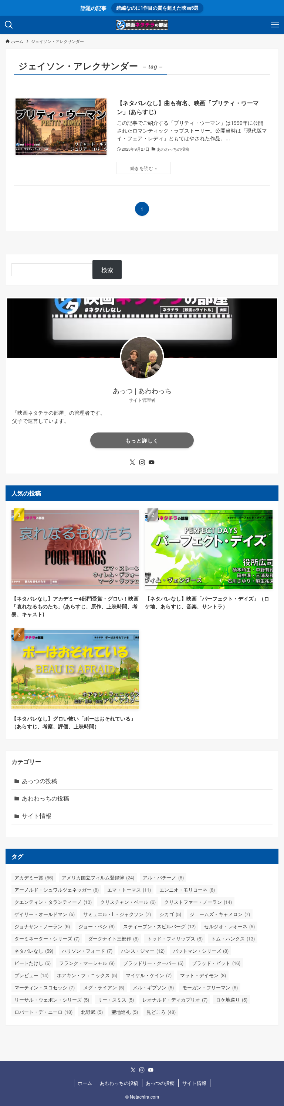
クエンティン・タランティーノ (53, 901)
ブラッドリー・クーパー (153, 962)
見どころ (161, 1011)
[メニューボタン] (275, 25)
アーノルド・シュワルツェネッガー (56, 889)
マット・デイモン (203, 975)
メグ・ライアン (103, 987)
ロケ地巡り (231, 999)
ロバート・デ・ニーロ (43, 1011)
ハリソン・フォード (87, 950)
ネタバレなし (33, 950)
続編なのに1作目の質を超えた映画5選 (157, 7)
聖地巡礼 (124, 1011)
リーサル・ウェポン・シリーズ (51, 999)
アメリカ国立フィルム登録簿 (98, 877)
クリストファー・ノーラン (198, 901)
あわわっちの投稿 (45, 798)
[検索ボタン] (9, 25)
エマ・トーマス (129, 889)
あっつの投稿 (39, 780)
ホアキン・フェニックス (87, 975)
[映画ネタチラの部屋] (142, 25)
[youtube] (151, 462)
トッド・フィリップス (175, 938)
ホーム (85, 1082)
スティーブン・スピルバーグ (159, 926)
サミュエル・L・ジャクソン (117, 914)
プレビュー (31, 975)
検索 (107, 269)
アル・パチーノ (163, 877)
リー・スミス (116, 999)
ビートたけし (32, 962)
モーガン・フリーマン (210, 987)
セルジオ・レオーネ (229, 926)
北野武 (92, 1011)
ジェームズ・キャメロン (220, 914)
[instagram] (142, 462)
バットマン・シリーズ (201, 950)
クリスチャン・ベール (128, 901)
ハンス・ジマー (143, 950)
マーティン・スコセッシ (44, 987)
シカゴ (170, 914)
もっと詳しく (142, 440)
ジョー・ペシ (96, 926)
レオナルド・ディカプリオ (174, 999)
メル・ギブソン (153, 987)
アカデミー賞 (33, 877)
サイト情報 (36, 815)
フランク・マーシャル (87, 962)
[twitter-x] (132, 462)
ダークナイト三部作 (113, 938)
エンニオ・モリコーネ (187, 889)
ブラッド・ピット (216, 962)
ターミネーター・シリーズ (47, 938)
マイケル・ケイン (149, 975)
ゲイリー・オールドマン (44, 914)
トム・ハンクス (233, 938)
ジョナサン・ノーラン (42, 926)
